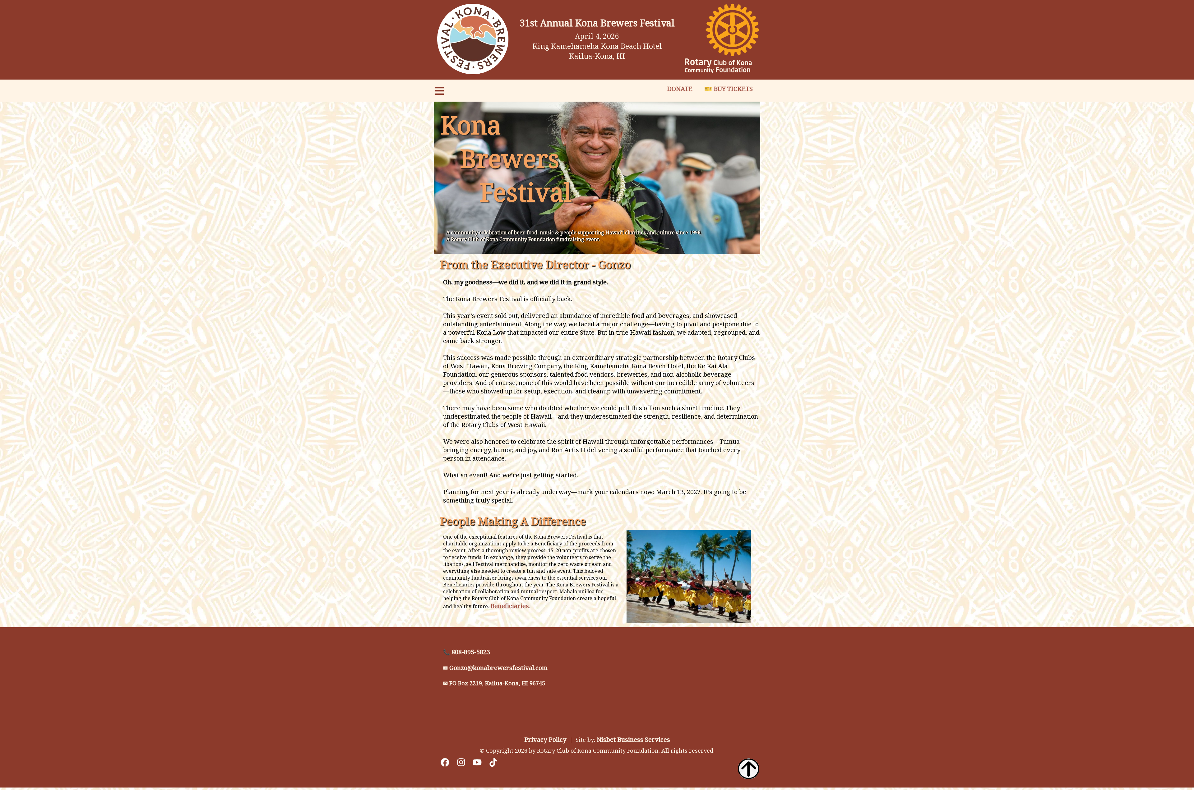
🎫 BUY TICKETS (729, 89)
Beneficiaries (509, 606)
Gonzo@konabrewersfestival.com (498, 668)
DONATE (679, 89)
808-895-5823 (470, 652)
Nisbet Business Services (633, 739)
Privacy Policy (545, 739)
